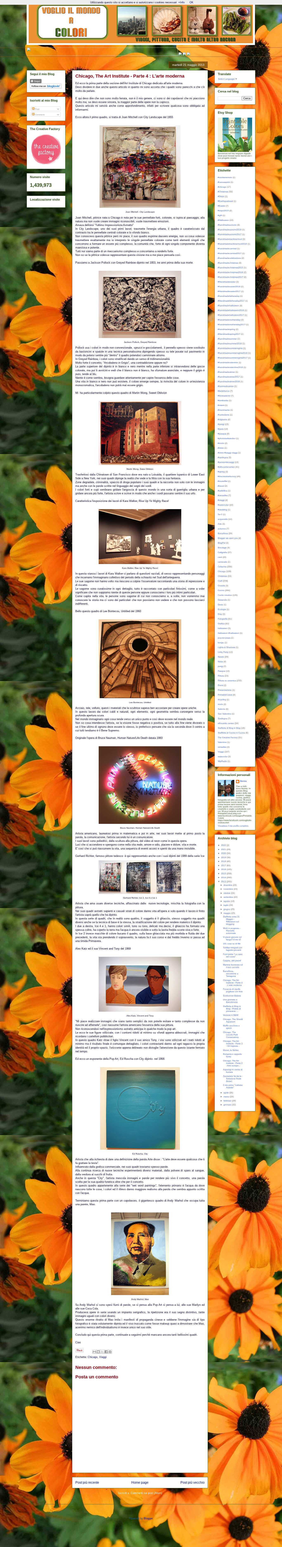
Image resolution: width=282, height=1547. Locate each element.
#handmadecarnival (227, 248)
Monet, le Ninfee (231, 1050)
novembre (229, 889)
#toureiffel (222, 481)
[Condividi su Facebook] (106, 1352)
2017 (224, 865)
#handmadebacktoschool (230, 239)
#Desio (221, 196)
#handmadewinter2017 (229, 377)
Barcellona (223, 533)
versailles (222, 747)
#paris (221, 429)
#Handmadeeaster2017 (229, 291)
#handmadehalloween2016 (231, 310)
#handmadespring (226, 329)
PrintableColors (225, 695)
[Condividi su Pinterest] (110, 1352)
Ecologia (222, 609)
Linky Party (223, 652)
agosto (227, 901)
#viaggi (221, 500)
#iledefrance (224, 391)
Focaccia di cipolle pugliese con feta (233, 990)
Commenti (39, 115)
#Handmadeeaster (227, 282)
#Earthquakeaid (225, 201)
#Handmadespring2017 (229, 334)
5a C (220, 514)
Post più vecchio (192, 1482)
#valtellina (222, 491)
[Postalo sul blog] (98, 1352)
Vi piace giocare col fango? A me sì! (232, 938)
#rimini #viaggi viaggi (227, 453)
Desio (220, 604)
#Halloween (223, 220)
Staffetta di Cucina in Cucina (231, 733)
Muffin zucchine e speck (231, 1026)
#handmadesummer (227, 339)
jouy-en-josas (224, 638)
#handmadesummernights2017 (233, 358)
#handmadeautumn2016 (230, 229)
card (220, 557)
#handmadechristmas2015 (230, 267)
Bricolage (222, 547)
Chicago (92, 1357)
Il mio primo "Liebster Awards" (233, 1086)
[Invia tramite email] (94, 1352)
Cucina (221, 590)
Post (36, 109)
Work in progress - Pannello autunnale (231, 930)
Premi (220, 685)
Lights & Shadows (226, 647)
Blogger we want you (228, 538)
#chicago (222, 187)
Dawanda (222, 600)
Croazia (221, 585)
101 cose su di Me (232, 944)
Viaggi (103, 1357)
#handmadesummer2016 (230, 343)
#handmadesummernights (230, 348)
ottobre (227, 893)
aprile (226, 1093)
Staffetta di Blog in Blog (229, 728)
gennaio (228, 1104)
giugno (227, 909)
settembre (229, 897)
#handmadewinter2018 (229, 381)
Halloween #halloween (228, 633)
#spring (221, 472)
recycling (222, 699)
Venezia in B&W (230, 1015)
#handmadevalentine (228, 362)
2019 (224, 857)
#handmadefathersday (228, 296)
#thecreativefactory (227, 476)
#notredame (223, 415)
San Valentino (224, 714)
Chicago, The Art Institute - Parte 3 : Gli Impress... (233, 1043)
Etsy (220, 614)
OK (191, 2)
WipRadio (222, 761)
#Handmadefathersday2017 (231, 301)
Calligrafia (222, 552)
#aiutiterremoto (225, 177)
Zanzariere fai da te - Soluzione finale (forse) (233, 1078)
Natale (221, 657)
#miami (221, 405)
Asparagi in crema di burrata (232, 1070)
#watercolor (223, 505)
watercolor (222, 756)
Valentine (222, 742)
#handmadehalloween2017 (231, 315)
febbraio (228, 1101)
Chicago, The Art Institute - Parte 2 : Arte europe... (233, 1063)
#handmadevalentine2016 (230, 367)
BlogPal (221, 543)
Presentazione (225, 690)
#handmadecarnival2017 (230, 253)
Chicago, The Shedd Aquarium (233, 1020)
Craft (220, 581)
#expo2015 (223, 210)
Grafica (221, 623)
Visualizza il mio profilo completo (233, 826)
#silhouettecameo (226, 467)
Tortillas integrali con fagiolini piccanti (232, 948)
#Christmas (223, 191)
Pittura (221, 676)
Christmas (222, 576)
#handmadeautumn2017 (230, 234)
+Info (181, 2)
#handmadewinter (226, 372)
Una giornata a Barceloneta (230, 1000)
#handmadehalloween (228, 305)
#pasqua (222, 434)
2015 (224, 873)
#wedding (222, 510)
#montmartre (224, 410)
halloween (222, 628)
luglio (226, 905)
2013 (224, 881)
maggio (227, 913)
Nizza (220, 661)
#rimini (221, 448)
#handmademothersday (229, 320)
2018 (224, 861)
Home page (139, 1482)
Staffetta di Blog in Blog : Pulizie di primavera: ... (232, 1008)
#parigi (221, 424)
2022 (224, 845)
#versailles (223, 495)
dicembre (228, 885)
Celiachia (222, 566)
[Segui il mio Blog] (35, 82)
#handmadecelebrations (229, 258)
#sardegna (223, 457)
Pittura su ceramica (227, 680)
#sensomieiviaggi (226, 462)
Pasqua (221, 671)
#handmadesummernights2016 (233, 353)
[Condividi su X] (102, 1352)
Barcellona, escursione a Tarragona (230, 973)
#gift (220, 215)
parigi (220, 666)
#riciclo (221, 443)
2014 (224, 877)
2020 (224, 853)
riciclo (220, 704)
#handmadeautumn (227, 225)
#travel (221, 486)
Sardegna (222, 718)
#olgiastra (222, 419)
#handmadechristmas (228, 263)
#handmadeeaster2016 (229, 286)
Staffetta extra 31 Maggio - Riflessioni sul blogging (231, 920)
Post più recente (87, 1482)
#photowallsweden (227, 438)
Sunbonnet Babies (232, 996)
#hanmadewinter (226, 386)
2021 (224, 849)
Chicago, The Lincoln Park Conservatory (231, 1034)
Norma (243, 781)
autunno (222, 528)
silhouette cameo (226, 723)
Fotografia (222, 619)
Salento (221, 709)
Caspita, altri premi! (232, 960)
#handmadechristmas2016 (230, 272)
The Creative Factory (228, 737)
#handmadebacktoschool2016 (232, 244)
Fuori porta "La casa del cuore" (232, 955)
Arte (220, 524)
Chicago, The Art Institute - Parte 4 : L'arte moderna (233, 982)
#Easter (221, 206)
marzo (227, 1096)
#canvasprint (224, 182)
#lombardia (223, 400)
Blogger (148, 1518)
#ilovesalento (224, 396)
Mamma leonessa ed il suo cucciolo (233, 966)
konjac (221, 642)
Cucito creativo (225, 595)
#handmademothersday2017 (231, 324)
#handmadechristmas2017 (230, 277)
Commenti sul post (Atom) (146, 1493)
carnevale (222, 562)
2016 (224, 869)
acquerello (223, 519)
